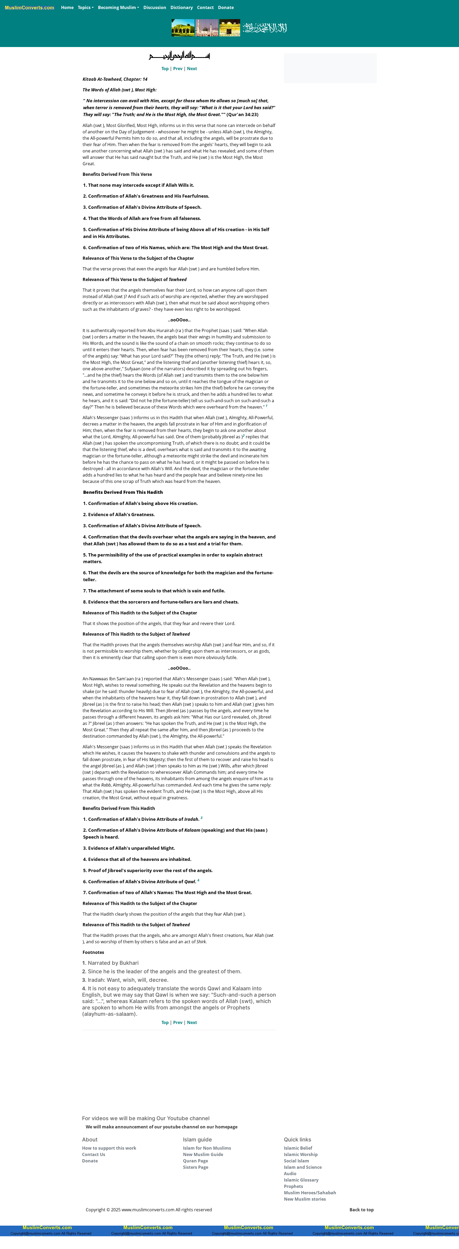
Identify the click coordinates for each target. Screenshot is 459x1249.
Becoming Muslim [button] (117, 7)
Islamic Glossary (301, 1180)
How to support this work (109, 1148)
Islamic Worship (301, 1154)
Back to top (362, 1210)
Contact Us (93, 1154)
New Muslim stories (305, 1199)
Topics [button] (84, 7)
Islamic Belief (298, 1148)
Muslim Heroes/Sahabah (310, 1193)
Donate (226, 7)
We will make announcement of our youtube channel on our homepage (161, 1127)
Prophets (293, 1186)
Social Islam (296, 1161)
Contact (205, 7)
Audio (290, 1173)
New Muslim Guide (203, 1154)
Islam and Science (303, 1167)
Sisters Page (195, 1167)
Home (67, 7)
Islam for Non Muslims (207, 1148)
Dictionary (182, 7)
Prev (177, 68)
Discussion (154, 7)
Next (192, 68)
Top (165, 68)
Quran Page (195, 1161)
